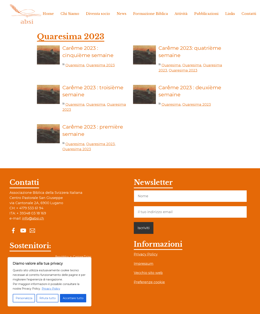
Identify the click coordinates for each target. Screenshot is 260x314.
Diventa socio (98, 14)
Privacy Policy (51, 288)
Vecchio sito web (148, 273)
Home (48, 14)
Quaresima (75, 65)
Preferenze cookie (149, 282)
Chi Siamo (70, 14)
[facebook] (13, 230)
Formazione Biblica (150, 14)
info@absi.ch (33, 218)
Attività (181, 14)
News (121, 14)
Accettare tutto (73, 298)
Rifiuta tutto (47, 298)
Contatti (249, 14)
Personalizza (24, 298)
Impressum (143, 264)
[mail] (32, 230)
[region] (49, 281)
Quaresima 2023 (100, 65)
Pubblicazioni (206, 14)
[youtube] (23, 230)
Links (230, 14)
